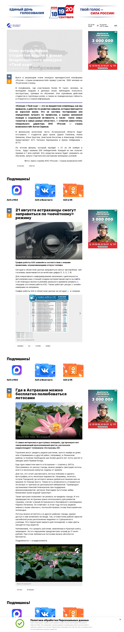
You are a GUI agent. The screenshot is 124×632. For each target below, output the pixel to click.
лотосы (19, 590)
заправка (20, 346)
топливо (38, 346)
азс (29, 346)
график (48, 346)
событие (32, 166)
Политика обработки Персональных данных (59, 620)
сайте (77, 279)
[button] (80, 313)
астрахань (20, 166)
